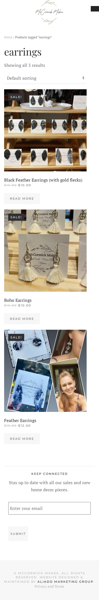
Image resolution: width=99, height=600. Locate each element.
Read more (22, 198)
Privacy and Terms (49, 586)
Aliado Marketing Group (65, 582)
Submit (18, 534)
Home (8, 37)
